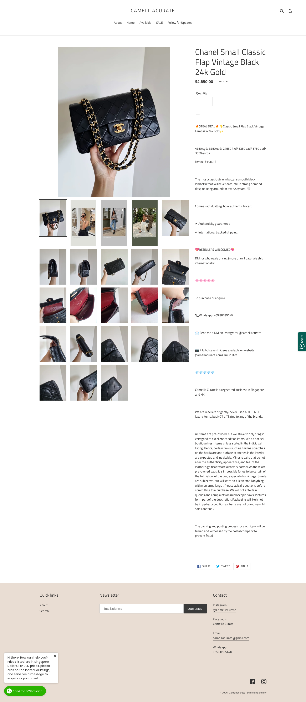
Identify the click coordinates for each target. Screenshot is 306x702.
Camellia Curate (223, 623)
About (43, 605)
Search (44, 610)
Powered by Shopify (256, 693)
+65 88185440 (222, 651)
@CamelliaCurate (224, 609)
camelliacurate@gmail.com (231, 637)
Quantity (201, 93)
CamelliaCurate (153, 11)
